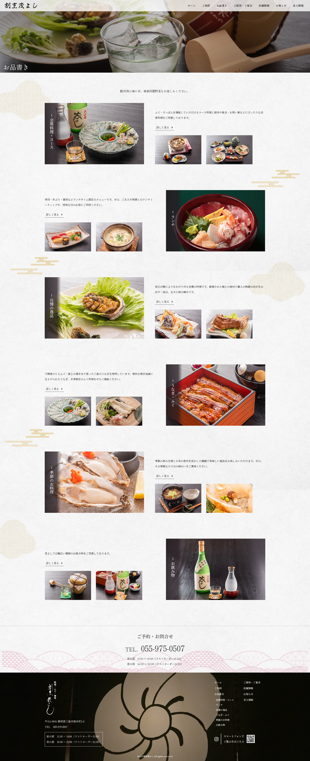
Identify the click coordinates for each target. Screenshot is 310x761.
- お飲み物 (219, 724)
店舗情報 (264, 5)
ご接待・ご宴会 (243, 5)
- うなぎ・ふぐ (221, 714)
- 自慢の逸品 (220, 709)
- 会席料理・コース (224, 699)
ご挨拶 (206, 5)
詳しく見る (162, 127)
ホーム (192, 5)
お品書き (222, 5)
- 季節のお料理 (221, 719)
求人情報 (298, 5)
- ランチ (218, 704)
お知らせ (281, 5)
